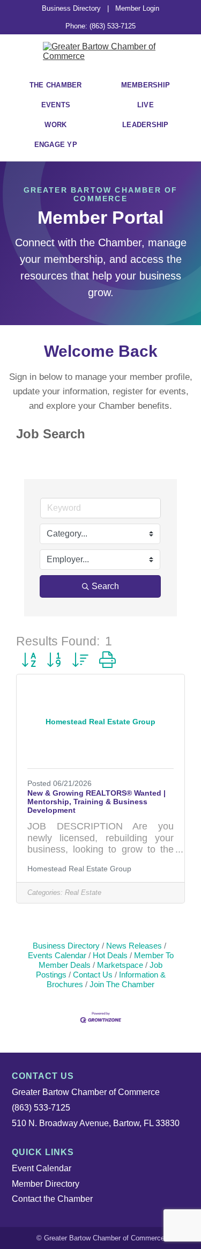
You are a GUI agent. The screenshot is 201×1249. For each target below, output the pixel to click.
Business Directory (71, 8)
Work (55, 125)
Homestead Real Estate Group (79, 868)
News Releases (134, 945)
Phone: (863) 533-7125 (100, 26)
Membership (145, 85)
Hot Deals (110, 955)
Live (145, 105)
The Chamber (55, 85)
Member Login (137, 8)
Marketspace (120, 964)
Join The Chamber (122, 984)
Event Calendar (41, 1168)
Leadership (145, 125)
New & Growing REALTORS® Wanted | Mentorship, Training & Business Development (96, 801)
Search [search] (105, 586)
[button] (28, 660)
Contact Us (93, 974)
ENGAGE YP (55, 145)
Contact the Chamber (52, 1198)
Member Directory (45, 1183)
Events (56, 105)
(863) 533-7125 (41, 1107)
